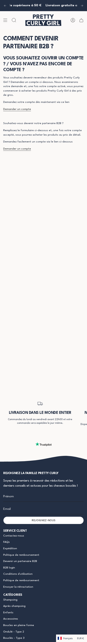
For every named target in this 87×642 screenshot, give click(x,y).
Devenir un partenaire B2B (20, 561)
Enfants (8, 612)
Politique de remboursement (21, 555)
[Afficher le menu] (5, 20)
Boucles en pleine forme (18, 625)
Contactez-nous (13, 535)
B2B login (9, 567)
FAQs (6, 542)
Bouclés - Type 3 (13, 638)
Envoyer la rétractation (18, 587)
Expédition (10, 548)
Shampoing (10, 600)
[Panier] (81, 20)
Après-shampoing (14, 606)
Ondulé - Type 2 (13, 631)
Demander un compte (17, 109)
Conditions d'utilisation (18, 574)
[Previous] (5, 5)
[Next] (82, 5)
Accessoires (10, 619)
